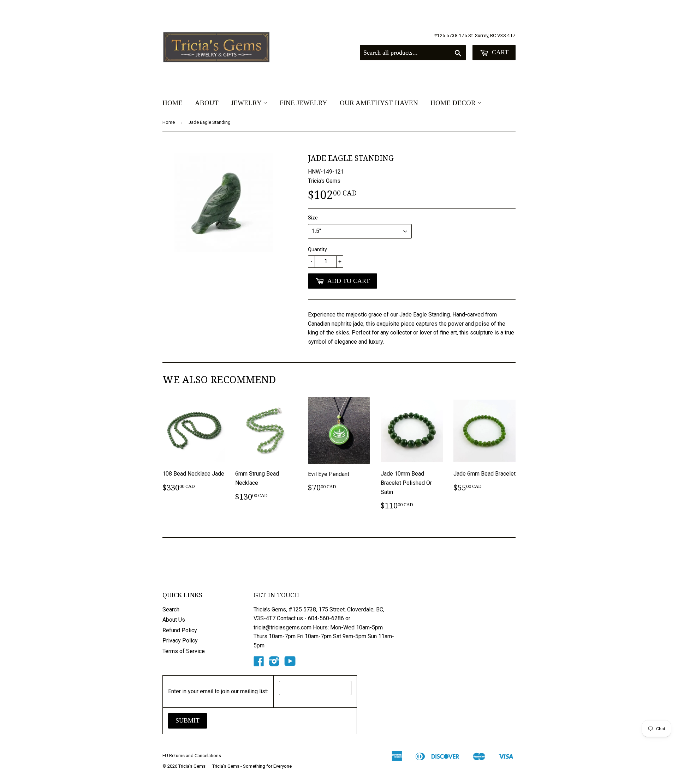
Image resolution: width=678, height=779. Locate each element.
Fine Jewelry (303, 103)
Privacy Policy (180, 640)
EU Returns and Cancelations (191, 755)
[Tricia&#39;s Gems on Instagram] (274, 663)
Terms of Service (183, 651)
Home (172, 103)
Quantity (317, 249)
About (207, 103)
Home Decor (453, 103)
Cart (499, 52)
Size (313, 218)
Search (170, 609)
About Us (173, 619)
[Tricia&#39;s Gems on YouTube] (290, 663)
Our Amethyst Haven (379, 103)
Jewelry (247, 103)
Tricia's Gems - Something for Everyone (252, 766)
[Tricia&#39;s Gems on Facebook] (259, 663)
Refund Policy (179, 630)
